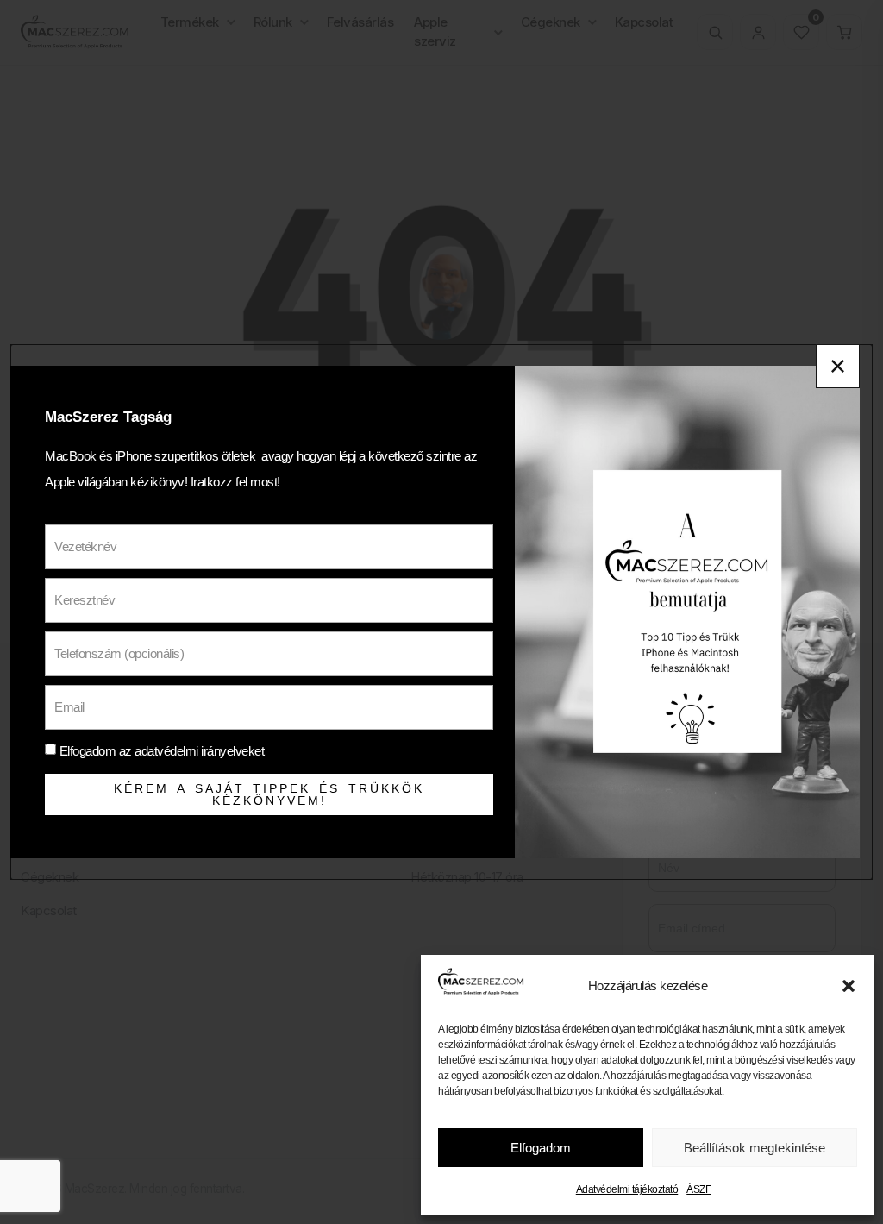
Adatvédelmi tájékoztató (627, 1189)
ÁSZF (698, 1189)
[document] (441, 612)
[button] (848, 986)
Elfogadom (540, 1147)
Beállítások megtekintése (754, 1147)
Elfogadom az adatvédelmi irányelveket (162, 751)
